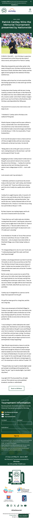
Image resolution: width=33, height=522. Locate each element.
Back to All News (16, 388)
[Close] (31, 1)
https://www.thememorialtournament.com (11, 445)
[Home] (8, 10)
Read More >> (14, 4)
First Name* (4, 420)
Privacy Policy (12, 515)
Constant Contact (16, 450)
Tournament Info (9, 416)
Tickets (6, 414)
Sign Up (16, 436)
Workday (16, 461)
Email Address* (5, 427)
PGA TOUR (18, 464)
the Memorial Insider (11, 412)
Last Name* (20, 420)
